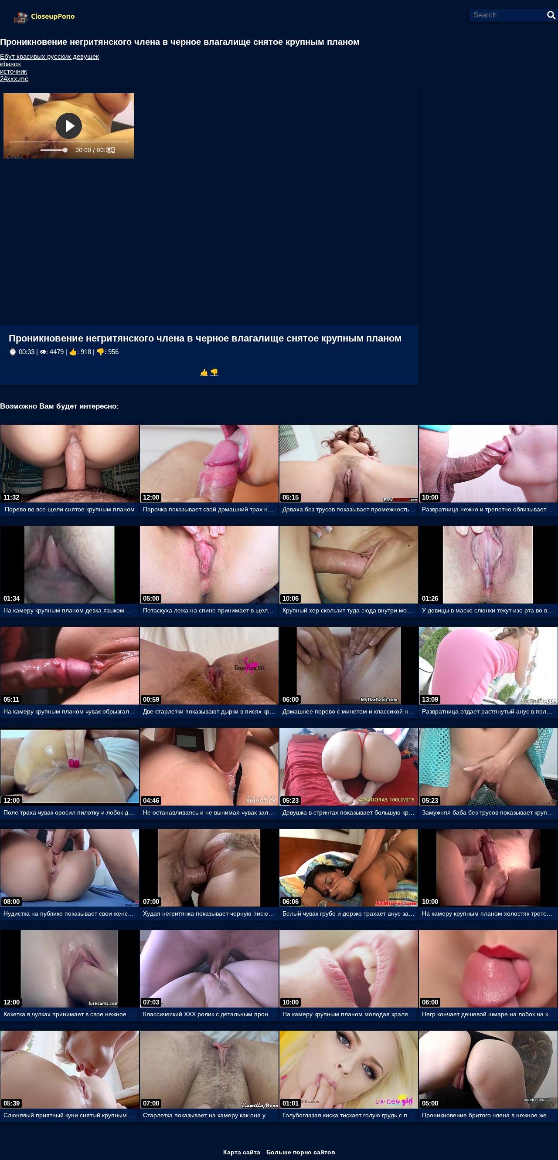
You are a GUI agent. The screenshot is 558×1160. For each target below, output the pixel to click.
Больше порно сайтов (300, 1152)
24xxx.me (14, 78)
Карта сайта (241, 1152)
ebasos (10, 64)
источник (13, 71)
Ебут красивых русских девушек (49, 56)
